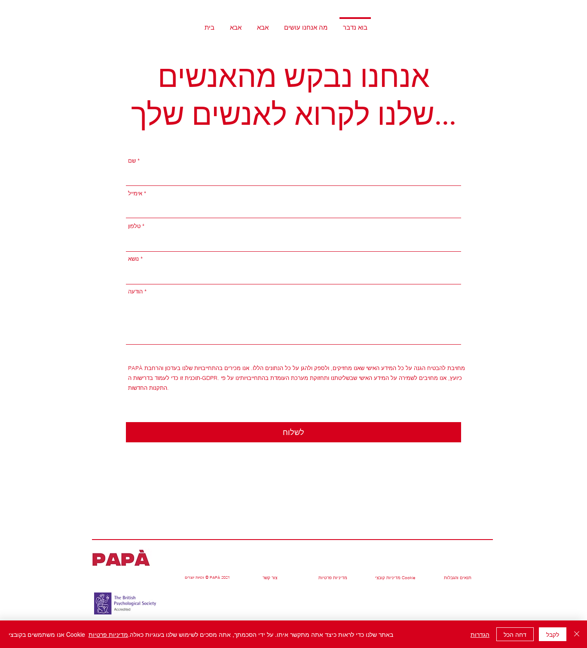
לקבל (552, 634)
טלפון (134, 226)
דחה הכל (515, 634)
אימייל (135, 193)
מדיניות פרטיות (108, 634)
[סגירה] (577, 634)
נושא (133, 259)
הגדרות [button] (480, 634)
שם (132, 161)
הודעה (135, 291)
